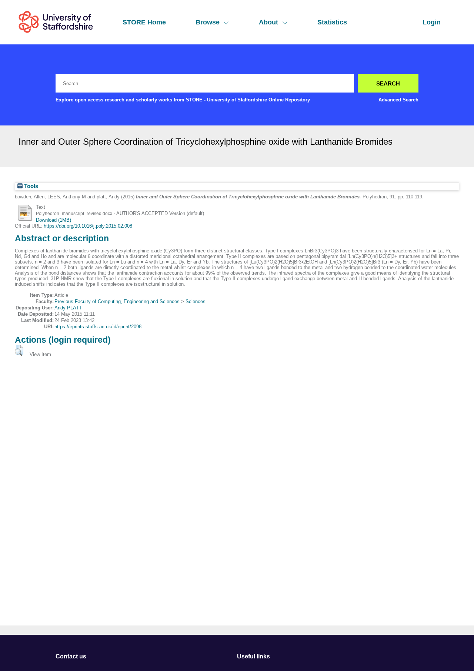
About (268, 22)
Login (432, 22)
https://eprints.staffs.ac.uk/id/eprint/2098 (97, 326)
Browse (208, 22)
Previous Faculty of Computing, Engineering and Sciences (117, 301)
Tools (30, 186)
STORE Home (144, 22)
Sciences (196, 301)
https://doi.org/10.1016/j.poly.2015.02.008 (88, 226)
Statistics (332, 22)
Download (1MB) (53, 220)
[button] (19, 350)
